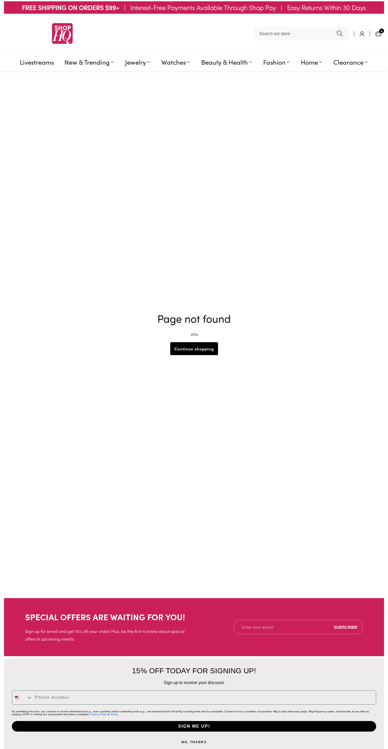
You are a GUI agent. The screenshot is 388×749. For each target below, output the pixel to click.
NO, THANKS (194, 742)
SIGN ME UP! (194, 726)
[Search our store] (340, 33)
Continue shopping (194, 348)
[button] (87, 62)
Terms (113, 714)
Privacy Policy (98, 714)
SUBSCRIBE (345, 627)
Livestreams (37, 62)
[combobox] (301, 33)
